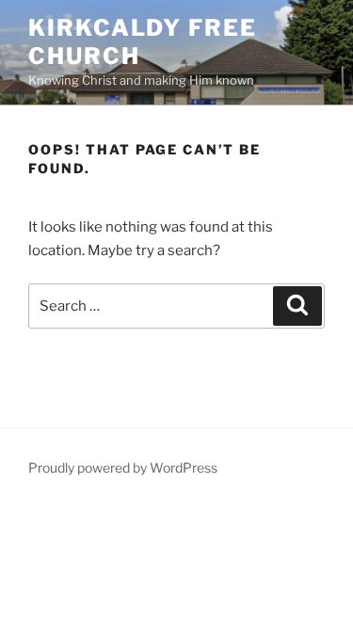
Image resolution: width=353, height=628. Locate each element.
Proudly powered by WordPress (122, 467)
